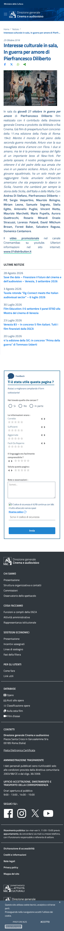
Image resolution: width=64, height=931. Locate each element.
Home (6, 29)
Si (15, 406)
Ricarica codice (16, 512)
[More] (24, 64)
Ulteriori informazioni (13, 926)
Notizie (15, 29)
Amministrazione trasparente (24, 760)
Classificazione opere (18, 706)
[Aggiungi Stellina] (44, 418)
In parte (39, 406)
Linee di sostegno (13, 649)
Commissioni (11, 590)
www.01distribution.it (17, 251)
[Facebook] (5, 64)
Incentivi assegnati (14, 644)
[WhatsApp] (18, 64)
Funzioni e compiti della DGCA (20, 612)
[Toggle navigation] (6, 14)
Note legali (9, 861)
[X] (11, 64)
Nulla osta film (14, 711)
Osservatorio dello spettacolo (20, 596)
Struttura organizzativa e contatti (22, 585)
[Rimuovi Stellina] (42, 418)
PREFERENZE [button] (20, 921)
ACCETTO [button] (45, 921)
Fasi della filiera (12, 654)
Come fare (9, 671)
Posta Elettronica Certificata (19, 750)
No (25, 406)
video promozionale (24, 238)
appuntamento (11, 833)
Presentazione (12, 580)
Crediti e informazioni (15, 855)
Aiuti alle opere (15, 700)
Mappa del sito (11, 874)
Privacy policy (11, 867)
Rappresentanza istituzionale (20, 622)
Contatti (9, 729)
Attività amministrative (17, 617)
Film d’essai (13, 716)
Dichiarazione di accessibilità (19, 848)
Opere (10, 695)
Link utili (8, 676)
